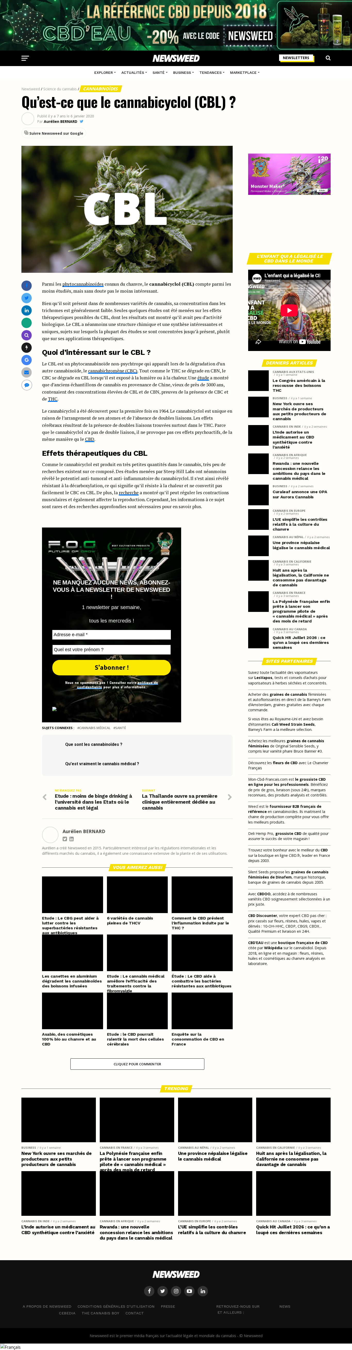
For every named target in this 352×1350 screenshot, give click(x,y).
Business (182, 72)
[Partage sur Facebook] (26, 285)
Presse (168, 1306)
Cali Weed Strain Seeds (293, 724)
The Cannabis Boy (100, 1313)
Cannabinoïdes (101, 89)
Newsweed (30, 88)
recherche (129, 493)
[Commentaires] (26, 385)
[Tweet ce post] (26, 298)
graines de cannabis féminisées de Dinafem (288, 874)
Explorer (103, 72)
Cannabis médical (95, 728)
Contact (134, 1313)
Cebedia (67, 1313)
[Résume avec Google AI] (27, 360)
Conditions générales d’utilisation (116, 1306)
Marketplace (243, 72)
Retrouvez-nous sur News (253, 1306)
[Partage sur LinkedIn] (27, 310)
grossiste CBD (288, 833)
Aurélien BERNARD (60, 121)
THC (52, 399)
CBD (89, 439)
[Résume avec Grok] (27, 347)
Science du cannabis (60, 88)
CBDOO (264, 893)
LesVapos (263, 677)
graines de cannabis (288, 694)
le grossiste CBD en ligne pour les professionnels (287, 782)
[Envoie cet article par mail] (26, 372)
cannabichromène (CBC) (112, 371)
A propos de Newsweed (47, 1306)
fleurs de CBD (285, 762)
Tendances (210, 72)
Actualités (132, 72)
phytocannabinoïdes (83, 284)
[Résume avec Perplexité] (26, 335)
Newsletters (296, 57)
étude (203, 378)
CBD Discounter (262, 915)
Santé (159, 72)
